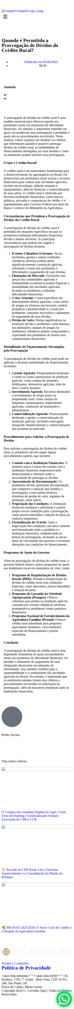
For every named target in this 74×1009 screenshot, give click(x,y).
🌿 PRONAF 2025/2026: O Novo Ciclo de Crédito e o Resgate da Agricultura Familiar (37, 929)
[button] (37, 95)
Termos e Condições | (16, 963)
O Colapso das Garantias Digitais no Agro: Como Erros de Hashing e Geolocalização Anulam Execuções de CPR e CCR (34, 815)
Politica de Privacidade (26, 967)
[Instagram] (7, 746)
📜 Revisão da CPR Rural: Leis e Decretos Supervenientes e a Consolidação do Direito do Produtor (32, 873)
